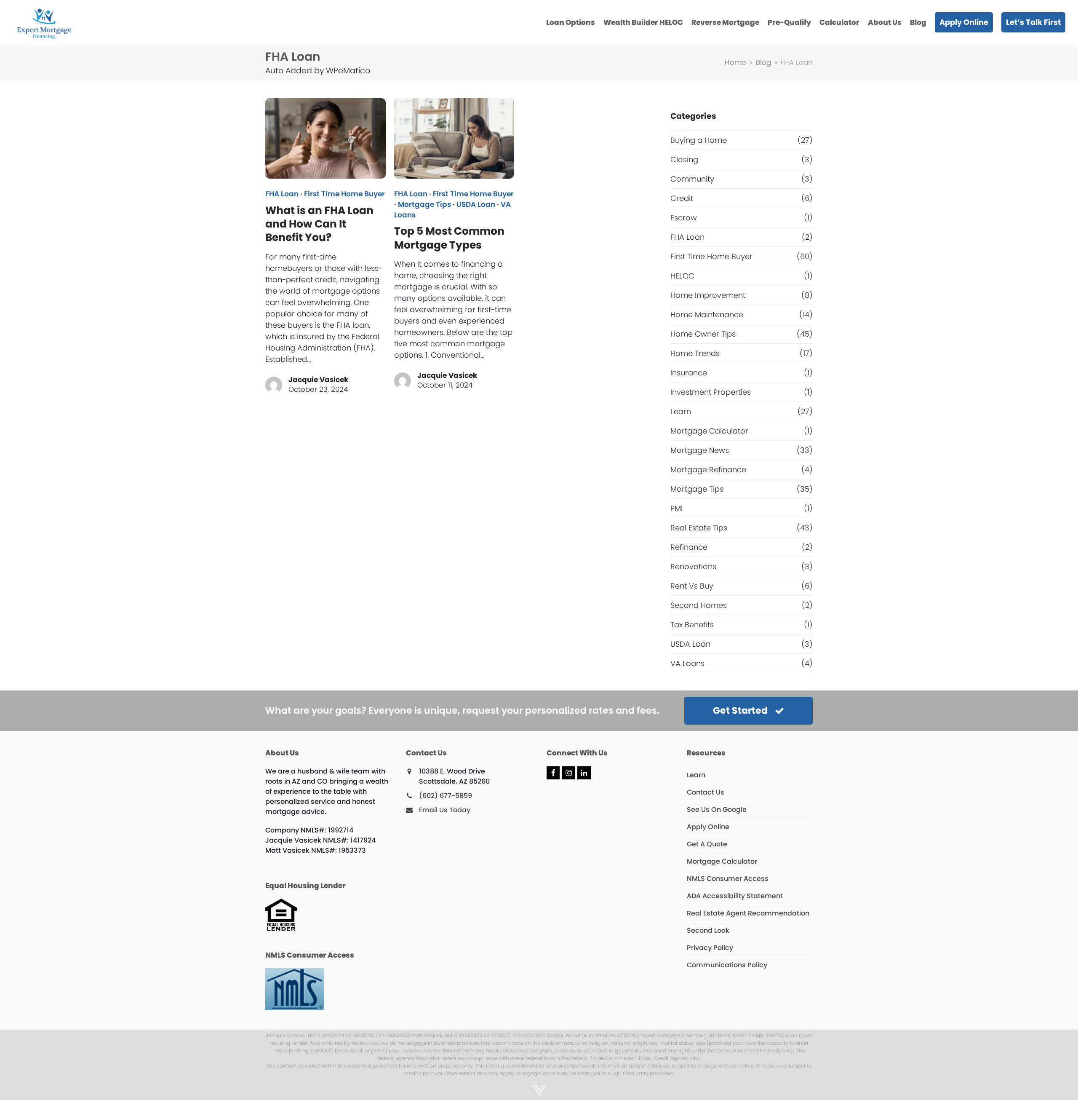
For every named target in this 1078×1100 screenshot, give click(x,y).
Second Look (708, 930)
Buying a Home (698, 140)
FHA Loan (282, 194)
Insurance (688, 372)
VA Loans (687, 663)
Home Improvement (707, 295)
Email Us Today (444, 810)
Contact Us (705, 792)
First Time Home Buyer (344, 194)
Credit (681, 198)
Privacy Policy (710, 948)
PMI (676, 508)
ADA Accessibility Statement (735, 896)
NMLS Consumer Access (727, 878)
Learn (680, 411)
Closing (684, 159)
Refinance (688, 547)
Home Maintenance (706, 314)
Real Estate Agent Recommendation (748, 913)
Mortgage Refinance (708, 469)
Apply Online (708, 827)
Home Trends (695, 353)
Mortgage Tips (424, 204)
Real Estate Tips (698, 527)
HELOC (682, 275)
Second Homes (698, 605)
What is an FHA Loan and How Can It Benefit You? (319, 224)
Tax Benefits (692, 624)
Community (692, 179)
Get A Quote (707, 844)
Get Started (740, 710)
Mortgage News (699, 450)
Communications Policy (727, 965)
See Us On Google (717, 809)
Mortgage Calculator (709, 431)
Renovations (693, 566)
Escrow (683, 217)
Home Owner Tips (703, 334)
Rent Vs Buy (691, 586)
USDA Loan (475, 204)
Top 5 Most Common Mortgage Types (449, 238)
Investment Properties (710, 392)
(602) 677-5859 (445, 795)
